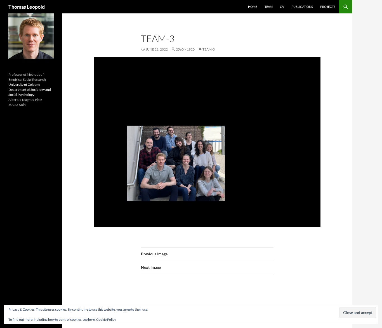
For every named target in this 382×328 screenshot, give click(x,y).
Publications (302, 6)
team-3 (208, 49)
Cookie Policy (106, 319)
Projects (327, 6)
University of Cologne (24, 84)
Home (252, 6)
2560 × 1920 (185, 49)
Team (269, 6)
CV (282, 6)
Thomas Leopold (26, 7)
